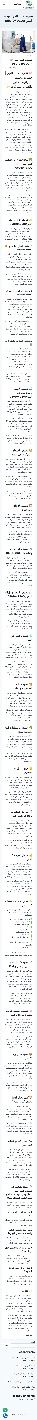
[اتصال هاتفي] (5, 1415)
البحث (33, 1342)
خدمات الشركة (28, 55)
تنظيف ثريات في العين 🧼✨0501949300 (20, 1382)
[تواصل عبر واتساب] (5, 1410)
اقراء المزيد (28, 1335)
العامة (17, 284)
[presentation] (18, 42)
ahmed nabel (24, 68)
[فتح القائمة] (4, 4)
